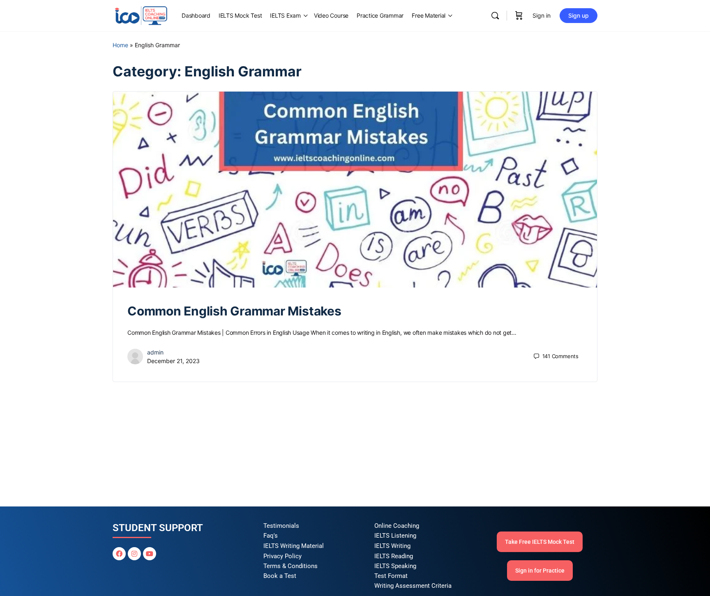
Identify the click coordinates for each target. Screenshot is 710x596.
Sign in (541, 15)
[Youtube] (149, 553)
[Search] (495, 16)
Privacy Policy (282, 556)
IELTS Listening (395, 535)
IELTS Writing (392, 546)
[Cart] (519, 15)
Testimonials (281, 525)
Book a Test (279, 576)
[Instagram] (134, 553)
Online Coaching (396, 525)
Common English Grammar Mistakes (234, 311)
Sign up (578, 15)
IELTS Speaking (395, 566)
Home (120, 44)
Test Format (391, 576)
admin (155, 352)
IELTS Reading (393, 556)
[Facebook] (119, 553)
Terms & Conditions (290, 566)
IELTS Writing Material (293, 546)
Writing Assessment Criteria (413, 585)
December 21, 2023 (173, 360)
